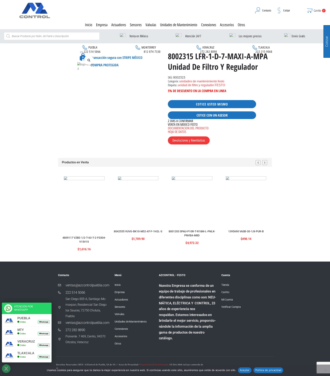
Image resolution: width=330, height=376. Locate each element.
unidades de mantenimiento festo (201, 81)
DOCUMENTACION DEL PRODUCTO (188, 128)
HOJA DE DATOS (177, 132)
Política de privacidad (268, 370)
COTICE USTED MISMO (212, 104)
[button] (89, 60)
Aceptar (245, 370)
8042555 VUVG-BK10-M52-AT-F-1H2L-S (138, 231)
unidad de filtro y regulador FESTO (201, 85)
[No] (325, 370)
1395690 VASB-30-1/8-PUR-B (246, 231)
